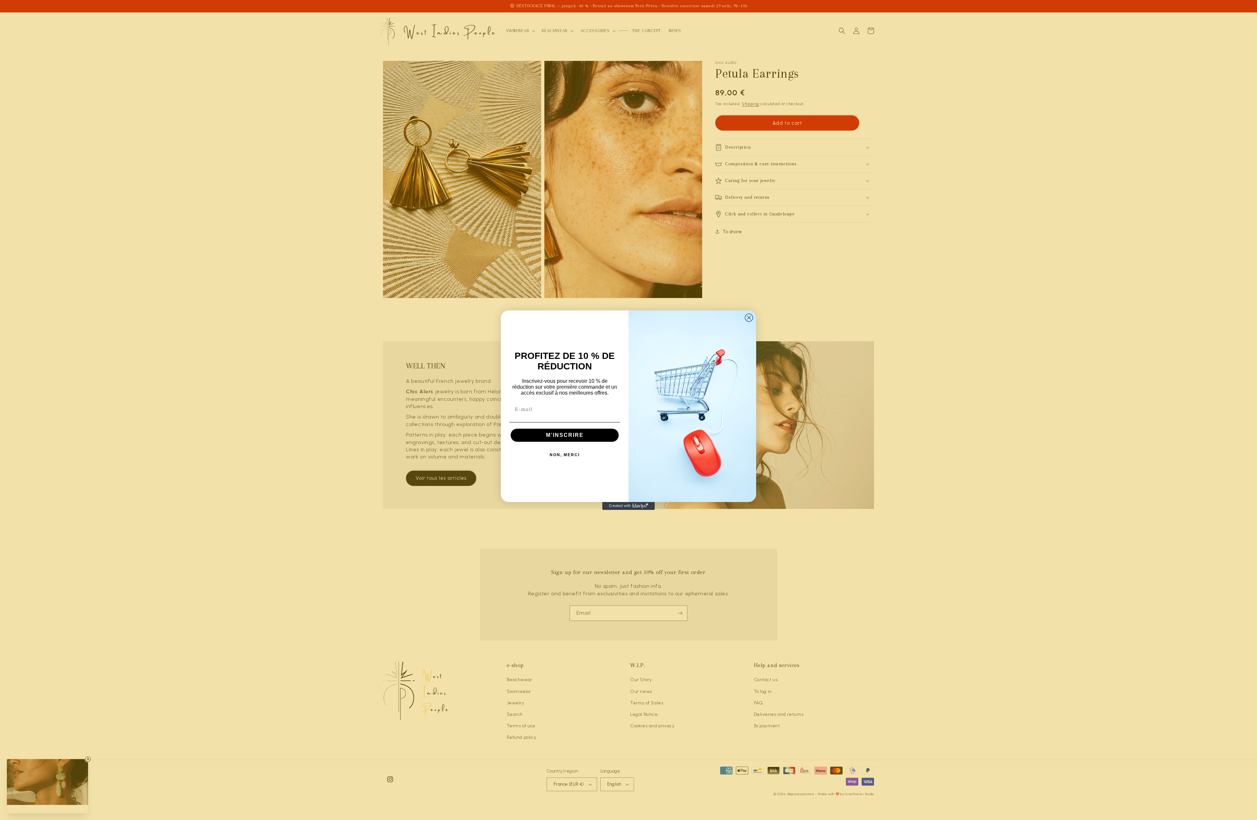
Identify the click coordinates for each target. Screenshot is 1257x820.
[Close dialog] (749, 318)
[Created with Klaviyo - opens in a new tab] (628, 506)
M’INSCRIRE (565, 435)
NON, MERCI (565, 455)
